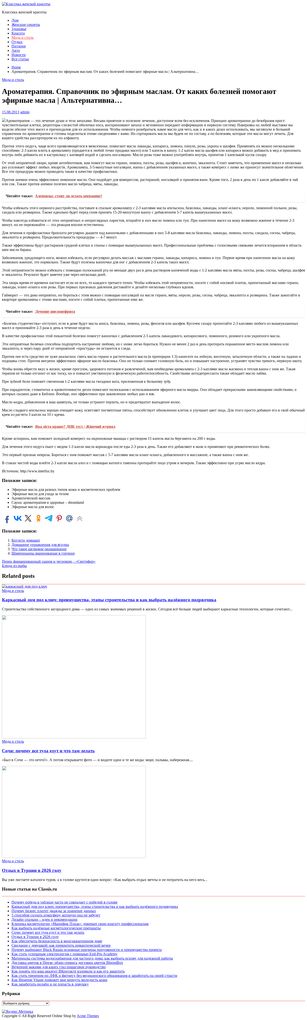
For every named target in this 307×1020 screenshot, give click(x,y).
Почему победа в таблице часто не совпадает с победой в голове (65, 902)
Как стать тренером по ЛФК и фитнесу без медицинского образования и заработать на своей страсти (94, 976)
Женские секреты (26, 25)
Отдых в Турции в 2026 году (31, 870)
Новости (19, 55)
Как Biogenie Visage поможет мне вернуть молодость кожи (59, 980)
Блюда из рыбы (14, 566)
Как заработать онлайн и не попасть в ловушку (50, 984)
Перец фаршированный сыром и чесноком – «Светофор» (48, 561)
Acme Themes (88, 1016)
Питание (19, 46)
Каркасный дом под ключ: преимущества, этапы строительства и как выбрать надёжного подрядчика (109, 599)
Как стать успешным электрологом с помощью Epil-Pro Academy (65, 954)
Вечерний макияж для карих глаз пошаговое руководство (59, 967)
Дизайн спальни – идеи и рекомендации (44, 919)
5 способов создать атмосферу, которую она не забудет (56, 915)
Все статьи (20, 59)
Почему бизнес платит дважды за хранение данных (54, 911)
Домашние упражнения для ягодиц (40, 545)
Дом (15, 20)
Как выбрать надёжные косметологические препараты (56, 928)
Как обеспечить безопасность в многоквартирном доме (57, 941)
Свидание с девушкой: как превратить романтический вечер (61, 945)
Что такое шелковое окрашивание (39, 549)
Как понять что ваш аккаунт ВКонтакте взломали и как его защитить (68, 971)
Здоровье (19, 29)
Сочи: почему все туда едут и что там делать (48, 750)
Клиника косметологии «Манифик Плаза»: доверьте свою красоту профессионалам (80, 924)
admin (25, 112)
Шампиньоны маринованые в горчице (43, 553)
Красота (18, 33)
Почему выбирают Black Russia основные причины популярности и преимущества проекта (87, 950)
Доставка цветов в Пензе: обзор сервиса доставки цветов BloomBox (67, 963)
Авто (16, 50)
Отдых (17, 42)
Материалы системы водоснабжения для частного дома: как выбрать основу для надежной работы (92, 958)
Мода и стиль (23, 37)
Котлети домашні (26, 540)
